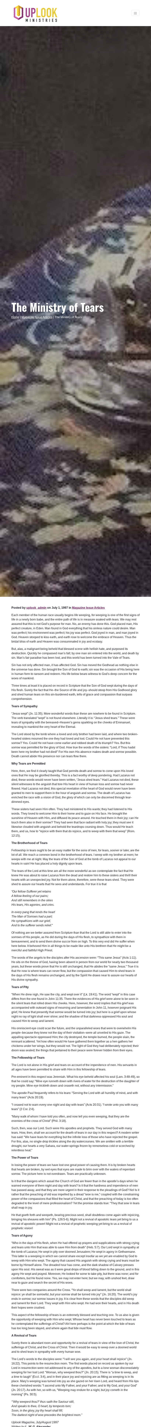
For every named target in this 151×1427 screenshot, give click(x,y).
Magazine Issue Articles (37, 317)
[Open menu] (135, 13)
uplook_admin (36, 607)
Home (15, 317)
